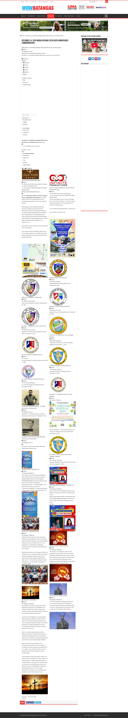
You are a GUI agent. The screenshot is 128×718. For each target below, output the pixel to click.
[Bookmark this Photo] (22, 144)
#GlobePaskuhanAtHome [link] (28, 481)
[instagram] (96, 2)
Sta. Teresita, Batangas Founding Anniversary (33, 379)
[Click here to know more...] (64, 25)
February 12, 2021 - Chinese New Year (59, 546)
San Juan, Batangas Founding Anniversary (32, 354)
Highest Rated (26, 164)
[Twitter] (92, 2)
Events (24, 49)
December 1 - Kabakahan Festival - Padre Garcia (34, 326)
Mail (25, 74)
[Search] (106, 1)
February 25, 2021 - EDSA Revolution (58, 595)
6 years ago (42, 142)
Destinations (31, 16)
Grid (27, 168)
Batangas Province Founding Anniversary (60, 306)
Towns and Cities (41, 16)
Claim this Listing (27, 78)
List (24, 168)
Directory (50, 16)
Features (23, 16)
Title (24, 160)
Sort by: (25, 128)
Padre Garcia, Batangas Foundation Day (32, 297)
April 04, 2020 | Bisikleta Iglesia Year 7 (31, 180)
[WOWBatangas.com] (37, 8)
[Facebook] (90, 2)
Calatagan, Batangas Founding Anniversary (60, 365)
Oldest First (26, 132)
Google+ (26, 67)
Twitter (26, 65)
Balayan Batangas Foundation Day (58, 277)
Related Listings (27, 84)
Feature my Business (43, 1)
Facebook (26, 62)
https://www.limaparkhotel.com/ (32, 191)
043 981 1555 (33, 186)
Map (24, 80)
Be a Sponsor (33, 1)
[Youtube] (94, 2)
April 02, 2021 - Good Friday (29, 600)
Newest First (26, 130)
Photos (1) (25, 82)
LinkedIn (26, 72)
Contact (52, 1)
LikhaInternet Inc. (103, 715)
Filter (23, 151)
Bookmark (25, 59)
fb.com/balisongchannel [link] (56, 498)
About (27, 1)
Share (24, 60)
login (29, 146)
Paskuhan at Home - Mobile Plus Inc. (31, 469)
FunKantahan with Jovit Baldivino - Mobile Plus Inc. (62, 485)
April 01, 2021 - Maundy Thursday (30, 531)
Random (25, 134)
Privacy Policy (43, 715)
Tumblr (26, 69)
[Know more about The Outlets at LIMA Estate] (86, 7)
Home (22, 1)
